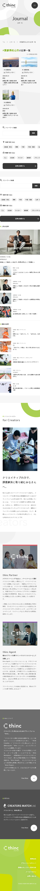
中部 (23, 147)
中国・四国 (31, 147)
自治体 (12, 157)
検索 (33, 133)
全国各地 (8, 69)
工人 (5, 157)
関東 (17, 147)
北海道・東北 (8, 147)
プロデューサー (9, 72)
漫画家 (29, 157)
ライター (20, 157)
